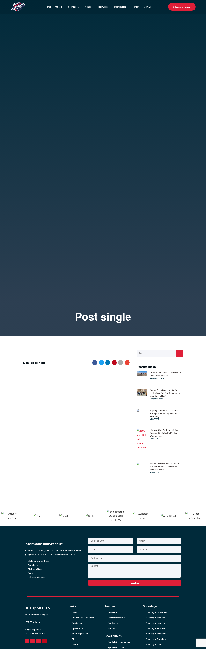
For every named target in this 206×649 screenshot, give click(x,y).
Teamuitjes (103, 7)
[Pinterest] (44, 641)
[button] (94, 362)
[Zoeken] (179, 353)
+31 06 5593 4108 (36, 633)
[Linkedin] (32, 641)
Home (48, 7)
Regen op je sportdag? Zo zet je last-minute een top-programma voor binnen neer (165, 393)
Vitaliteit (58, 7)
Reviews (137, 7)
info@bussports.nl (33, 629)
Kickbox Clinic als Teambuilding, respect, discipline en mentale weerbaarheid (164, 433)
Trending (110, 606)
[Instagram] (38, 641)
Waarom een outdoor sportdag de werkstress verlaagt (165, 374)
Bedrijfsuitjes (120, 7)
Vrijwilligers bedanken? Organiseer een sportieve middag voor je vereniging (165, 413)
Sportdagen (73, 7)
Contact (147, 7)
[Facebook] (27, 641)
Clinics (88, 7)
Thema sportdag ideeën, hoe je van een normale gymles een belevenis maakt (164, 466)
